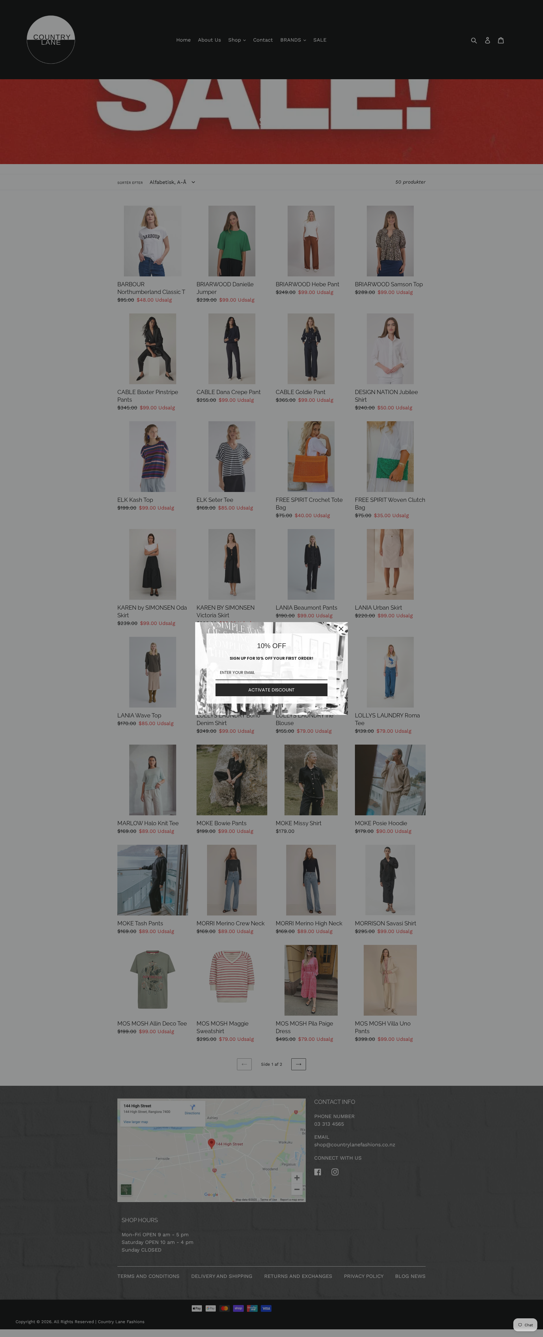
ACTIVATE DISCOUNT (271, 690)
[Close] (341, 629)
